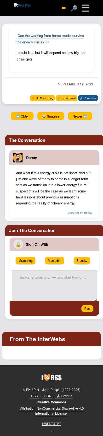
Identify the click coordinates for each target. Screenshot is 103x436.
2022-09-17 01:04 (80, 213)
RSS (34, 395)
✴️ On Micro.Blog (42, 98)
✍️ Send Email (66, 98)
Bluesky (82, 260)
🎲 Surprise (51, 116)
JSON (47, 395)
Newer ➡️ (80, 116)
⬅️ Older (22, 116)
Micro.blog (25, 260)
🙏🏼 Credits (64, 395)
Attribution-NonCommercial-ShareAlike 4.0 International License (52, 411)
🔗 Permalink (88, 98)
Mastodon (54, 260)
